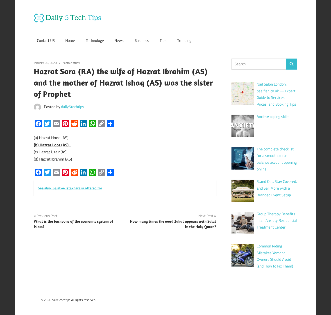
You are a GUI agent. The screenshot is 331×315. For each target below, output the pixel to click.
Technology (95, 40)
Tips (163, 40)
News (119, 40)
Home (70, 40)
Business (141, 40)
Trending (184, 40)
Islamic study (71, 62)
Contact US (46, 40)
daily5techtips (72, 107)
